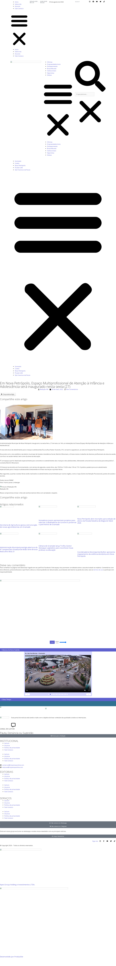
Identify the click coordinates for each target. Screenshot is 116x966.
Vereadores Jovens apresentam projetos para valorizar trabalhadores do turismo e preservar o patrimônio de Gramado (58, 522)
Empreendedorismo (54, 64)
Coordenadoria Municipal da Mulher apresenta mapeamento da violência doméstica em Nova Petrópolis (96, 554)
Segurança (50, 73)
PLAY (52, 642)
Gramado (18, 161)
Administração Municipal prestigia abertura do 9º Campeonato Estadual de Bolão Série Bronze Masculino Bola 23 (19, 549)
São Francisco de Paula (22, 170)
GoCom (6, 743)
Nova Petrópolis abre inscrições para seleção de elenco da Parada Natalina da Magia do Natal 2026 (96, 521)
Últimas (49, 62)
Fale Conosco (19, 8)
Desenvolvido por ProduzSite (11, 957)
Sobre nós (18, 4)
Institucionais (51, 71)
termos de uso (98, 570)
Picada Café (19, 168)
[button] (19, 30)
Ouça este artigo (8, 394)
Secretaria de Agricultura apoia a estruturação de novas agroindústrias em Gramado (18, 526)
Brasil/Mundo (51, 69)
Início (16, 2)
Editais (49, 75)
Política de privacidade (12, 748)
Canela (17, 163)
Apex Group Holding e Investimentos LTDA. (17, 884)
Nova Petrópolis (20, 165)
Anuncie (17, 6)
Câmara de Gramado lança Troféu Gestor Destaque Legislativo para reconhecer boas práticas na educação (56, 548)
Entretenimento (52, 66)
